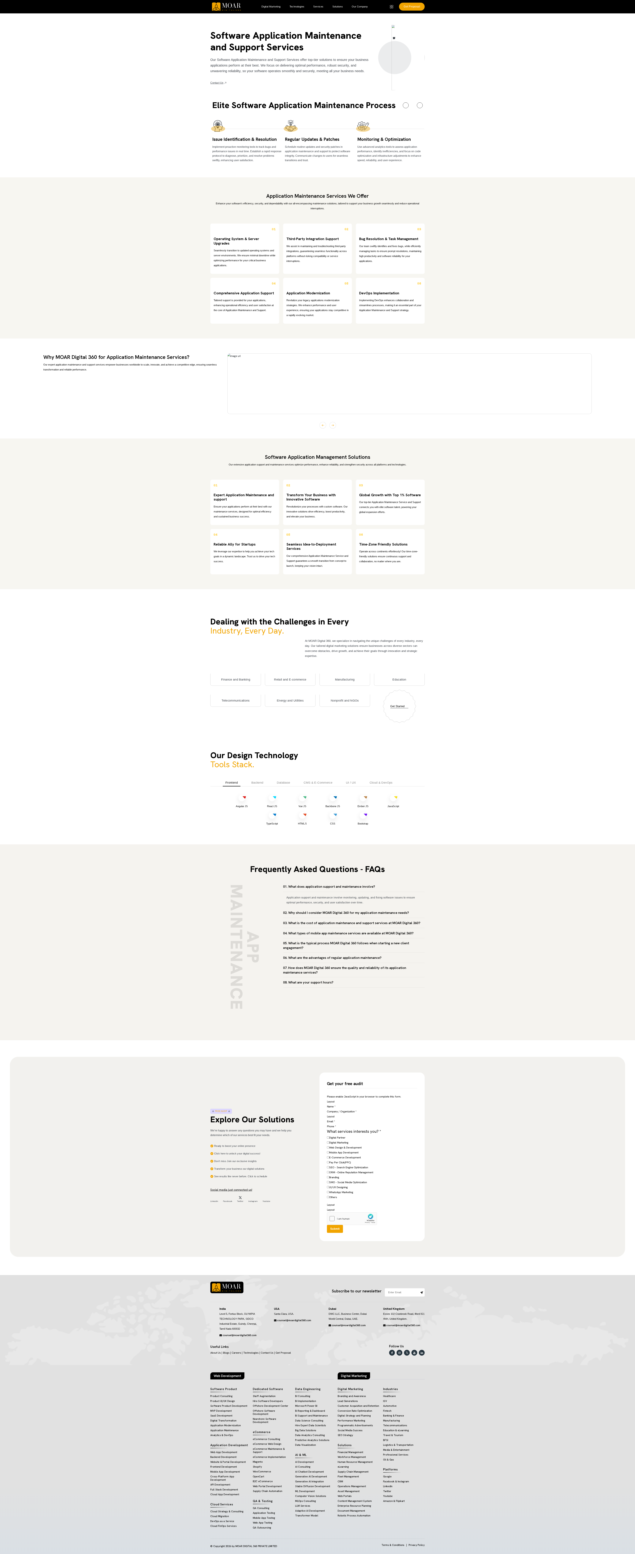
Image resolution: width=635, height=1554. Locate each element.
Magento (258, 1461)
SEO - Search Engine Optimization (348, 1167)
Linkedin (388, 1486)
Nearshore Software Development (264, 1420)
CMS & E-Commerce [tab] (318, 782)
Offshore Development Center (270, 1406)
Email (331, 1121)
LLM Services (302, 1506)
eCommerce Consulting (266, 1439)
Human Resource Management (355, 1462)
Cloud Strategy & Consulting (226, 1511)
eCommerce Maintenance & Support (269, 1450)
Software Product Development (228, 1406)
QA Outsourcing (262, 1527)
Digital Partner (337, 1137)
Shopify (257, 1466)
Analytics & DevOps (221, 1435)
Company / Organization (341, 1111)
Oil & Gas (388, 1459)
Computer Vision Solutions (310, 1496)
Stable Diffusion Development (312, 1486)
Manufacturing (391, 1420)
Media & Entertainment (396, 1450)
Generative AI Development (311, 1476)
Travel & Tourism (393, 1435)
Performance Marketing (351, 1420)
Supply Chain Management (353, 1471)
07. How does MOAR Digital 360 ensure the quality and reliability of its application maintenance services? (344, 970)
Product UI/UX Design (222, 1401)
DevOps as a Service (222, 1521)
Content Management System (355, 1501)
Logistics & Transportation (398, 1445)
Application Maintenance (224, 1430)
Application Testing (264, 1513)
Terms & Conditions (392, 1545)
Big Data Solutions (305, 1430)
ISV (385, 1401)
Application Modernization (225, 1425)
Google (387, 1476)
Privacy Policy (417, 1545)
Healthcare (389, 1396)
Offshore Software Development (264, 1412)
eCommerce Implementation (269, 1457)
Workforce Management (352, 1457)
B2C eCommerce (263, 1481)
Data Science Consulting (309, 1420)
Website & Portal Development (228, 1462)
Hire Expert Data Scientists (310, 1425)
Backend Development (223, 1457)
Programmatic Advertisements (355, 1425)
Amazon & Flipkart (394, 1501)
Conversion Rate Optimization (355, 1411)
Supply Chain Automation (267, 1491)
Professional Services (395, 1454)
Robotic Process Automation (354, 1515)
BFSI (385, 1440)
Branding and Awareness (352, 1396)
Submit (335, 1228)
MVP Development (221, 1411)
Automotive (390, 1406)
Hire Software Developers (268, 1401)
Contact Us (216, 83)
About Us (215, 1352)
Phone (331, 1126)
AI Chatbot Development (309, 1471)
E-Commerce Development (345, 1157)
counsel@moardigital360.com (239, 1335)
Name (331, 1106)
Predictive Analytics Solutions (312, 1440)
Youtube (388, 1496)
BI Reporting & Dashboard (310, 1411)
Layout (331, 1101)
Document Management (351, 1510)
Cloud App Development (224, 1494)
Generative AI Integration (309, 1481)
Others (333, 1197)
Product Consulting (221, 1396)
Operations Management (352, 1486)
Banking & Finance (393, 1415)
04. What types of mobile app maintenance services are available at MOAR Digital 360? (348, 933)
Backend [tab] (257, 782)
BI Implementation (305, 1401)
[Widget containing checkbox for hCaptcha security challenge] (352, 1218)
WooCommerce (262, 1471)
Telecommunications (395, 1425)
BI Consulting (302, 1396)
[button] (406, 105)
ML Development (305, 1491)
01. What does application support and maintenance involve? (329, 886)
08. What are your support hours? (308, 982)
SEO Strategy (345, 1435)
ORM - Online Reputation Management (351, 1172)
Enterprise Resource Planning (354, 1506)
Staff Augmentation (264, 1396)
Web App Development (223, 1452)
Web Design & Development (345, 1147)
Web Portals (345, 1496)
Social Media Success (350, 1430)
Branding (334, 1177)
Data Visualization (305, 1445)
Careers (236, 1352)
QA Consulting (261, 1508)
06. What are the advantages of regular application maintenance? (332, 958)
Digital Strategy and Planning (354, 1415)
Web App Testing (263, 1522)
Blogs (226, 1352)
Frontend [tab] (231, 782)
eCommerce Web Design (267, 1444)
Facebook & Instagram (396, 1481)
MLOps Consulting (305, 1501)
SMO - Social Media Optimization (348, 1182)
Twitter (387, 1491)
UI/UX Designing (338, 1187)
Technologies (297, 6)
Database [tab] (283, 782)
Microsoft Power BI (306, 1406)
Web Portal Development (267, 1486)
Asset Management (349, 1491)
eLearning (343, 1466)
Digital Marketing (338, 1142)
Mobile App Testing (264, 1518)
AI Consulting (302, 1466)
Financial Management (350, 1452)
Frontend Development (223, 1466)
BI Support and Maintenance (311, 1415)
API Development (220, 1484)
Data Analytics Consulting (310, 1435)
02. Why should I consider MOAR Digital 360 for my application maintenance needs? (346, 913)
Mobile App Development (344, 1152)
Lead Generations (348, 1401)
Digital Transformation (223, 1420)
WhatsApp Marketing (341, 1192)
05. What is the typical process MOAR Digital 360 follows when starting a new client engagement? (346, 945)
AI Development (304, 1462)
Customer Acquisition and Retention (358, 1406)
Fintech (387, 1411)
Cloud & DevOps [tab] (381, 782)
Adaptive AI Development (310, 1510)
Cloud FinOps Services (223, 1526)
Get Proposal (412, 6)
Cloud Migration (219, 1516)
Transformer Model (306, 1515)
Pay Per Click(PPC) (340, 1162)
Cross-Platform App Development (222, 1478)
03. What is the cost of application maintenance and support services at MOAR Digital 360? (351, 923)
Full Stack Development (224, 1489)
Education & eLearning (396, 1430)
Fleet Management (348, 1476)
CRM (340, 1481)
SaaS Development (221, 1415)
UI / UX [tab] (351, 782)
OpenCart (258, 1476)
